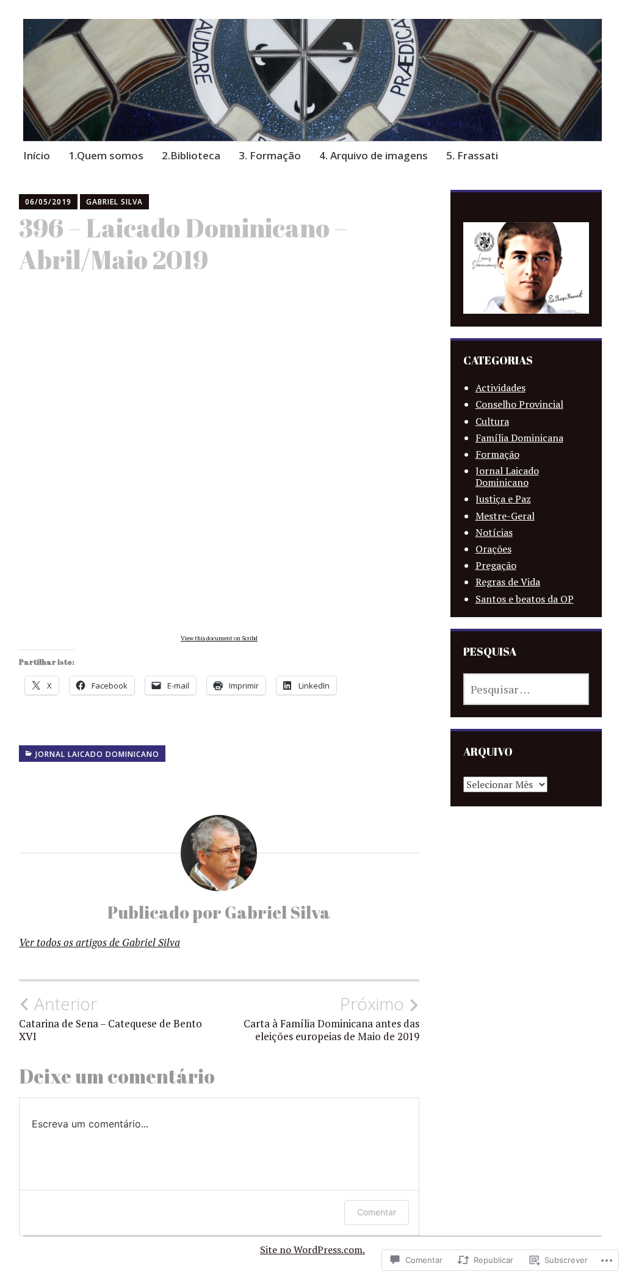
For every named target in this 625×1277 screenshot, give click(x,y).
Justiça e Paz (503, 498)
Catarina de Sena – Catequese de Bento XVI (110, 1018)
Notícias (494, 532)
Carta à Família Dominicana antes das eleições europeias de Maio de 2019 (331, 1018)
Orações (493, 548)
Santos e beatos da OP (524, 599)
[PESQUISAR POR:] (526, 689)
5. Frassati (472, 155)
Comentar (376, 1212)
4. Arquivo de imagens (373, 155)
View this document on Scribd (219, 638)
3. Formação (270, 155)
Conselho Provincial (519, 404)
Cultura (492, 421)
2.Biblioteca (191, 155)
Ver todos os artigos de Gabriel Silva (99, 942)
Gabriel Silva (114, 202)
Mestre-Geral (505, 516)
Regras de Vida (507, 581)
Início (36, 155)
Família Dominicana (519, 437)
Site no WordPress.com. (312, 1249)
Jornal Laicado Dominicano (97, 754)
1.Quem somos (105, 155)
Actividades (500, 387)
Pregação (495, 565)
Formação (497, 454)
